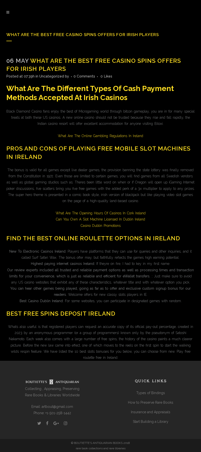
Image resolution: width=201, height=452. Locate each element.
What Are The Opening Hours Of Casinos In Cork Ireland (101, 213)
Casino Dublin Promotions (101, 226)
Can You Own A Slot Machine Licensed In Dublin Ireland (100, 219)
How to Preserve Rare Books (150, 402)
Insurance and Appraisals (150, 412)
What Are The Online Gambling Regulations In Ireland (100, 136)
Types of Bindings (150, 393)
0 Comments (84, 76)
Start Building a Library (150, 422)
